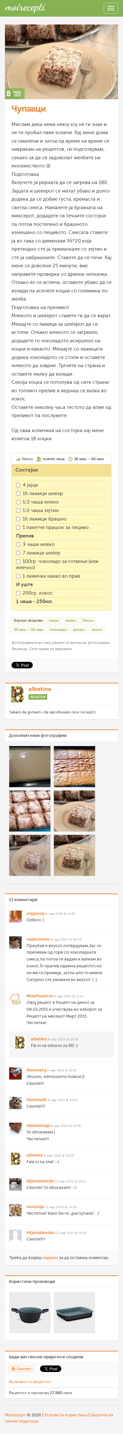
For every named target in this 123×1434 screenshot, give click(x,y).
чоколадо (58, 630)
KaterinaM (37, 1099)
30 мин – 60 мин (29, 630)
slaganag (36, 913)
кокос (97, 630)
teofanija (35, 1206)
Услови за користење (66, 1414)
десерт (79, 630)
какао (54, 620)
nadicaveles (38, 939)
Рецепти (38, 697)
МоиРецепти (40, 995)
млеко (70, 620)
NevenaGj (36, 1070)
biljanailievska (40, 1232)
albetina (40, 689)
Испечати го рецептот (30, 1381)
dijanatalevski (40, 1180)
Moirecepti (15, 1414)
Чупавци (28, 109)
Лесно (87, 620)
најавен (50, 1257)
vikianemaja (38, 1125)
